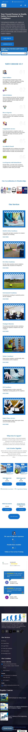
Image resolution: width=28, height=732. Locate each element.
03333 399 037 (6, 1)
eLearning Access (6, 653)
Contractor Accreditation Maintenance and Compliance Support (18, 707)
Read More (6, 237)
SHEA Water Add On (7, 479)
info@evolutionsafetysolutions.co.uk (19, 1)
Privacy (4, 640)
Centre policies (6, 651)
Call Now (7, 38)
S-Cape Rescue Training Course (21, 504)
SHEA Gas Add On (7, 503)
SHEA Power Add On (21, 479)
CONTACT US (6, 44)
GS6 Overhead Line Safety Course (17, 698)
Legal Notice (5, 645)
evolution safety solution (20, 727)
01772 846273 (6, 680)
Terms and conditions (7, 648)
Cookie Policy (6, 643)
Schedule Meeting (7, 728)
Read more (6, 299)
